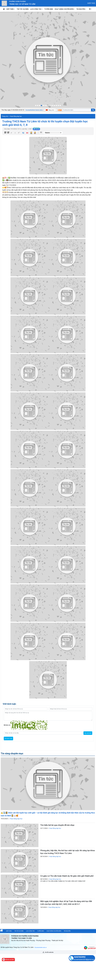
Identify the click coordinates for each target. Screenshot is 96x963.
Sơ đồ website (49, 952)
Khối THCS (91, 3)
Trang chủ (5, 116)
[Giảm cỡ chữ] (11, 132)
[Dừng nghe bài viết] (27, 133)
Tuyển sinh (48, 9)
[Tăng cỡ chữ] (18, 132)
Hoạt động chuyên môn (64, 9)
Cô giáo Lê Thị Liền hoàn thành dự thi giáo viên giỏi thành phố (66, 876)
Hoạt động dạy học (16, 116)
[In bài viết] (41, 132)
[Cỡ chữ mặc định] (15, 132)
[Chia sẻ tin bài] (36, 129)
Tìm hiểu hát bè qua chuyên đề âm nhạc (57, 825)
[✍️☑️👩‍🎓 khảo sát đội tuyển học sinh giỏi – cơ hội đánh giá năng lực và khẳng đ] (48, 783)
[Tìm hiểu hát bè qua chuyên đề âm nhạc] (19, 835)
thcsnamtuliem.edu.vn (41, 947)
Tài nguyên (80, 9)
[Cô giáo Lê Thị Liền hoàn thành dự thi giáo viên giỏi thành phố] (19, 886)
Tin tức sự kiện (22, 9)
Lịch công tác (36, 9)
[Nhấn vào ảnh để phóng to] (29, 219)
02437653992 (79, 957)
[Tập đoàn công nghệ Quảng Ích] (90, 947)
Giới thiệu (10, 9)
